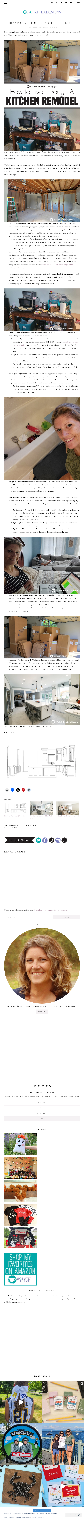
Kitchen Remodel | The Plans (15, 816)
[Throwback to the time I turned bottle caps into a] (21, 1486)
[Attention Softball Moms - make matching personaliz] (21, 1402)
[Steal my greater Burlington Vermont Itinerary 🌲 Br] (63, 1444)
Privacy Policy (42, 1123)
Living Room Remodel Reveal (67, 816)
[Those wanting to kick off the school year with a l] (63, 1402)
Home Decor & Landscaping (39, 27)
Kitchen (55, 27)
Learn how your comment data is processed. (51, 910)
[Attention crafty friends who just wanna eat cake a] (63, 1486)
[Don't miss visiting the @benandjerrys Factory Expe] (21, 1444)
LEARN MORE (42, 1011)
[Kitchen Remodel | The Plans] (16, 808)
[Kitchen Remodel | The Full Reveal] (41, 808)
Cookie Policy (40, 1517)
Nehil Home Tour (12, 828)
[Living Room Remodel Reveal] (67, 808)
